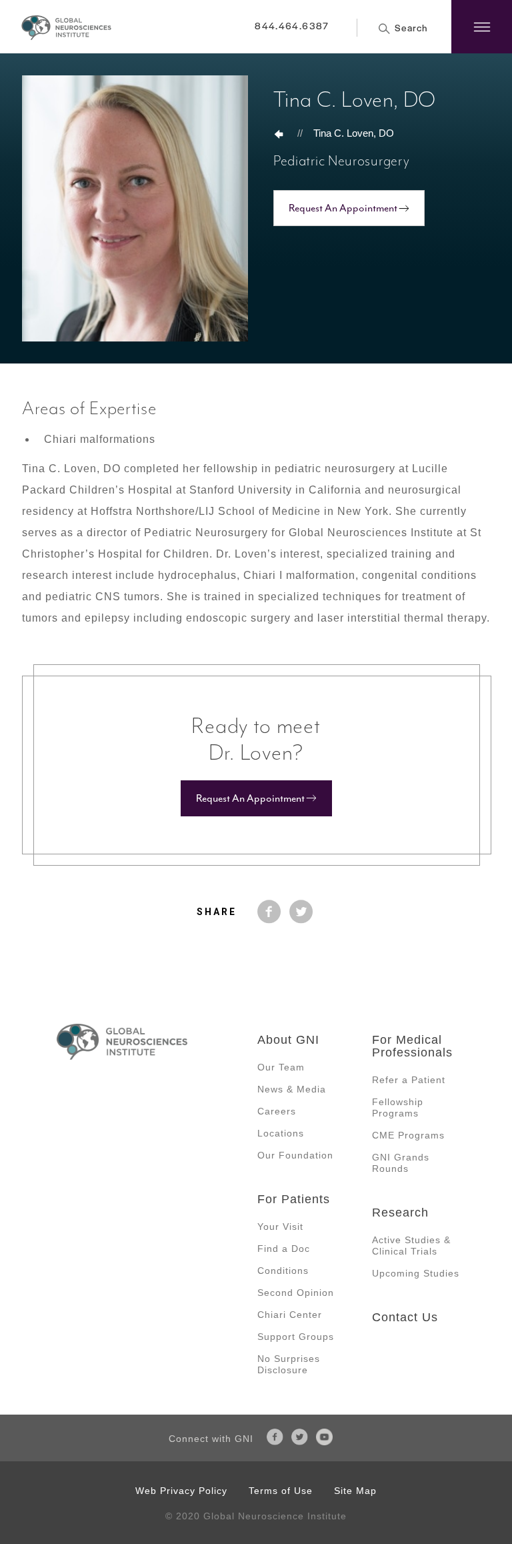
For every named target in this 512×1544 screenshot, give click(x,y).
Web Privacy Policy (181, 1490)
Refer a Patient (408, 1079)
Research (400, 1212)
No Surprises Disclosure (288, 1364)
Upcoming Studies (415, 1273)
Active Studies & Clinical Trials (411, 1246)
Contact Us (405, 1317)
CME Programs (408, 1135)
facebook (269, 912)
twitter (301, 912)
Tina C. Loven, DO (353, 133)
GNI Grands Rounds (400, 1163)
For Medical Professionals (412, 1046)
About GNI (288, 1039)
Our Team (281, 1067)
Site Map (355, 1490)
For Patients (293, 1199)
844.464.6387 (292, 25)
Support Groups (295, 1336)
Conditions (283, 1270)
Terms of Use (281, 1490)
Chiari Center (289, 1314)
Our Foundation (295, 1155)
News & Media (291, 1089)
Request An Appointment (343, 208)
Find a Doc (283, 1248)
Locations (280, 1133)
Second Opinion (295, 1292)
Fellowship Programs (397, 1107)
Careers (276, 1111)
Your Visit (280, 1226)
